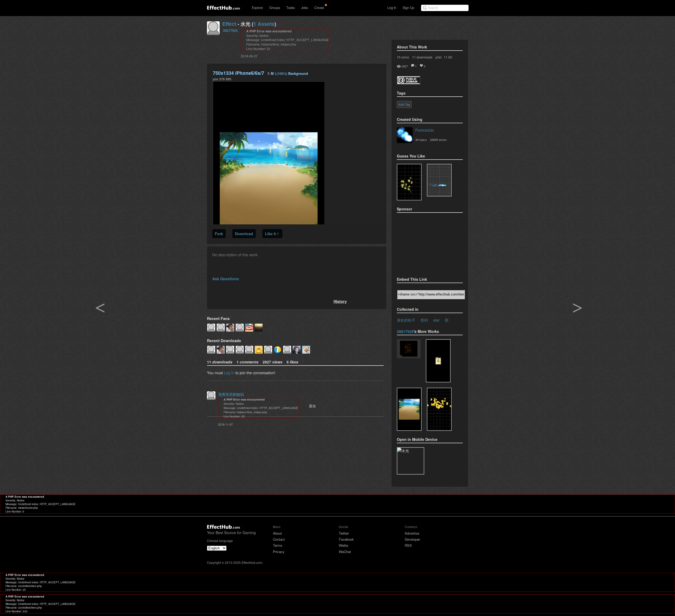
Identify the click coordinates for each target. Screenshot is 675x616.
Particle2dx (424, 130)
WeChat (345, 551)
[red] (409, 349)
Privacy (279, 551)
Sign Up (408, 7)
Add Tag (404, 104)
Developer (412, 539)
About (277, 533)
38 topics (421, 139)
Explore (257, 7)
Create (319, 7)
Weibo (343, 545)
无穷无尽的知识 (231, 394)
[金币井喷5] (439, 409)
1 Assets (263, 23)
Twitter (344, 533)
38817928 (230, 30)
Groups (274, 7)
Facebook (346, 539)
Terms (277, 545)
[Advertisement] (423, 243)
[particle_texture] (439, 180)
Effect (229, 23)
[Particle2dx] (405, 135)
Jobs (304, 7)
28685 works (438, 139)
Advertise (412, 533)
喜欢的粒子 (406, 320)
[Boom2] (409, 182)
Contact (279, 539)
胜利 (424, 320)
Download (244, 233)
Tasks (290, 7)
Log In (391, 7)
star (436, 320)
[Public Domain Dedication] (408, 83)
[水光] (409, 409)
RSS (408, 545)
